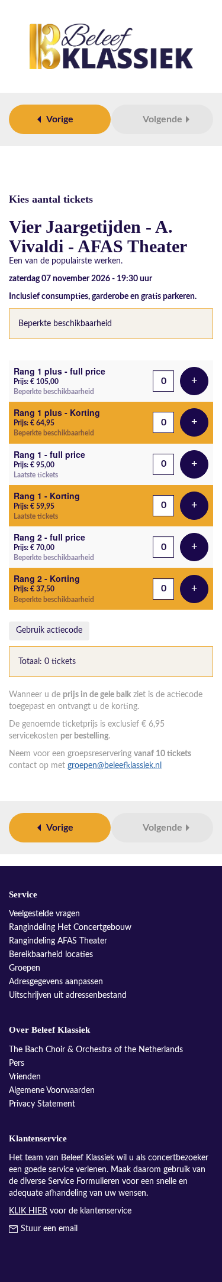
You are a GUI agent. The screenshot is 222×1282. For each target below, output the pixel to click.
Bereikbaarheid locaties (51, 955)
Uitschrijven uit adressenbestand (68, 995)
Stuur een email (49, 1229)
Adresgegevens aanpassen (56, 982)
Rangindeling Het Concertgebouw (70, 927)
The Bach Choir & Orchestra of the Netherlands (96, 1050)
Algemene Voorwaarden (52, 1090)
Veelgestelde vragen (44, 914)
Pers (16, 1063)
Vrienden (25, 1077)
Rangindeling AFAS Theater (58, 941)
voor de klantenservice (70, 1211)
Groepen (24, 968)
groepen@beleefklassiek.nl (114, 766)
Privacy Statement (42, 1104)
